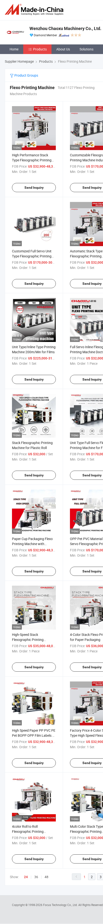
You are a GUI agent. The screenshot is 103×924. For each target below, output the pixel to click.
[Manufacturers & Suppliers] (35, 9)
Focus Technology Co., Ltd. (60, 905)
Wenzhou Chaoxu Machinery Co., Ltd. (65, 28)
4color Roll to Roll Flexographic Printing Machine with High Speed (30, 831)
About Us (63, 49)
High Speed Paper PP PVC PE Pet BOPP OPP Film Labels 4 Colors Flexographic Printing (33, 735)
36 (36, 877)
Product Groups (26, 75)
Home (14, 49)
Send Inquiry (34, 187)
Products (40, 49)
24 (26, 877)
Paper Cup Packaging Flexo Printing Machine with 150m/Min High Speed (32, 543)
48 (46, 877)
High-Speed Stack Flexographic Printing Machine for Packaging (29, 639)
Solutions (86, 49)
